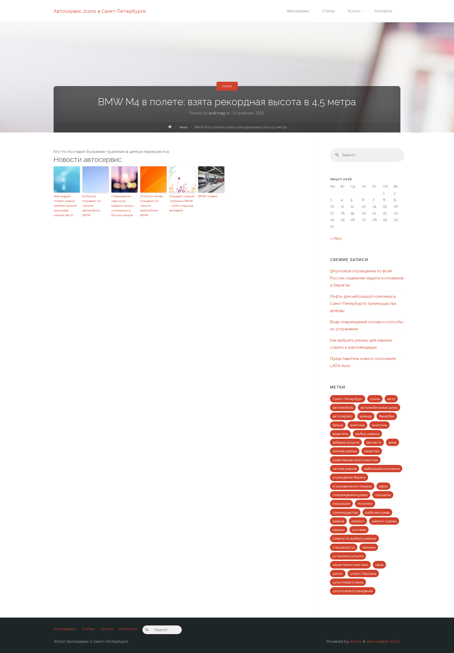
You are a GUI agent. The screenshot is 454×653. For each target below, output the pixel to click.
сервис (339, 530)
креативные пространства (355, 460)
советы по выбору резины (354, 538)
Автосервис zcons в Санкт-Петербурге (100, 11)
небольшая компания (382, 468)
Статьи (88, 629)
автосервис (343, 416)
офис (383, 486)
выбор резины (367, 434)
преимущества (345, 512)
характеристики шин (350, 564)
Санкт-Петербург (348, 399)
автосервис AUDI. (383, 641)
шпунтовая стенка (348, 582)
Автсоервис (65, 629)
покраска (383, 495)
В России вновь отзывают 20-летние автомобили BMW (151, 205)
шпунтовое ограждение (353, 591)
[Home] (170, 128)
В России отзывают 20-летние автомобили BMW (92, 205)
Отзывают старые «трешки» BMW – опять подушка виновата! (181, 203)
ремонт (358, 521)
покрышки (341, 503)
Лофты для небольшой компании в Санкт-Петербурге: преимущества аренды (363, 303)
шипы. (338, 573)
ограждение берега (349, 477)
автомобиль (343, 407)
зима (392, 442)
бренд (338, 425)
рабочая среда (377, 512)
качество (371, 451)
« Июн (336, 238)
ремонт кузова (384, 521)
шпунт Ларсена (363, 573)
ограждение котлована (352, 486)
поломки (365, 503)
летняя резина (345, 468)
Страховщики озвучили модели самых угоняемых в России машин (122, 205)
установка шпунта (348, 556)
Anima (355, 641)
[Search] (337, 155)
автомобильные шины (379, 407)
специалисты (344, 547)
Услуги (106, 629)
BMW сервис (208, 196)
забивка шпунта (346, 442)
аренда (366, 416)
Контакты (128, 629)
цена (379, 564)
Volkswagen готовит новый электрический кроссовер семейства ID (65, 205)
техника (368, 547)
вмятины (379, 425)
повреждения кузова (350, 495)
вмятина (357, 425)
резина (338, 521)
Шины (375, 399)
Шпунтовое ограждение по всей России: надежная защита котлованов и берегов (367, 278)
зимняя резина (345, 451)
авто (391, 399)
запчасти (374, 442)
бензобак (386, 416)
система (359, 530)
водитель (340, 434)
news (227, 86)
